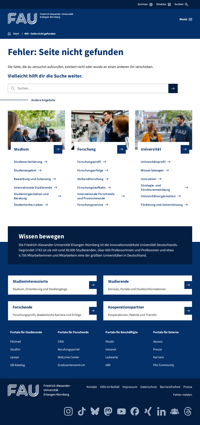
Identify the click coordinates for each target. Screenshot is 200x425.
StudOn (15, 349)
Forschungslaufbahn (91, 187)
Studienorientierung (28, 162)
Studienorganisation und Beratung (31, 196)
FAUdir (109, 341)
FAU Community (163, 365)
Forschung (86, 149)
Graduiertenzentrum (71, 365)
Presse (157, 349)
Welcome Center (68, 357)
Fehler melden (182, 395)
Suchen (178, 4)
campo (14, 357)
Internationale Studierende (33, 187)
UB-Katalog (17, 365)
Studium (21, 149)
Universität (151, 149)
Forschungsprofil (89, 162)
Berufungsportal (68, 349)
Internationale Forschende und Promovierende (95, 196)
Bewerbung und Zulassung (32, 179)
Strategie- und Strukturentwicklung (155, 187)
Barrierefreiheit (170, 387)
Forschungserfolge (90, 170)
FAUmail (15, 341)
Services (143, 4)
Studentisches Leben (28, 205)
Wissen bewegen (152, 170)
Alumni (157, 341)
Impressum (129, 387)
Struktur (161, 4)
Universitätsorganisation (158, 196)
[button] (52, 285)
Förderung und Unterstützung (162, 205)
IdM (107, 365)
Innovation (148, 179)
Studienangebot (25, 170)
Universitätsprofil (153, 162)
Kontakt (92, 387)
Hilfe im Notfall (109, 387)
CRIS (61, 341)
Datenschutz (148, 387)
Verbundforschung (90, 179)
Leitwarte (111, 357)
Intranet (110, 349)
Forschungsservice (90, 205)
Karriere (158, 357)
